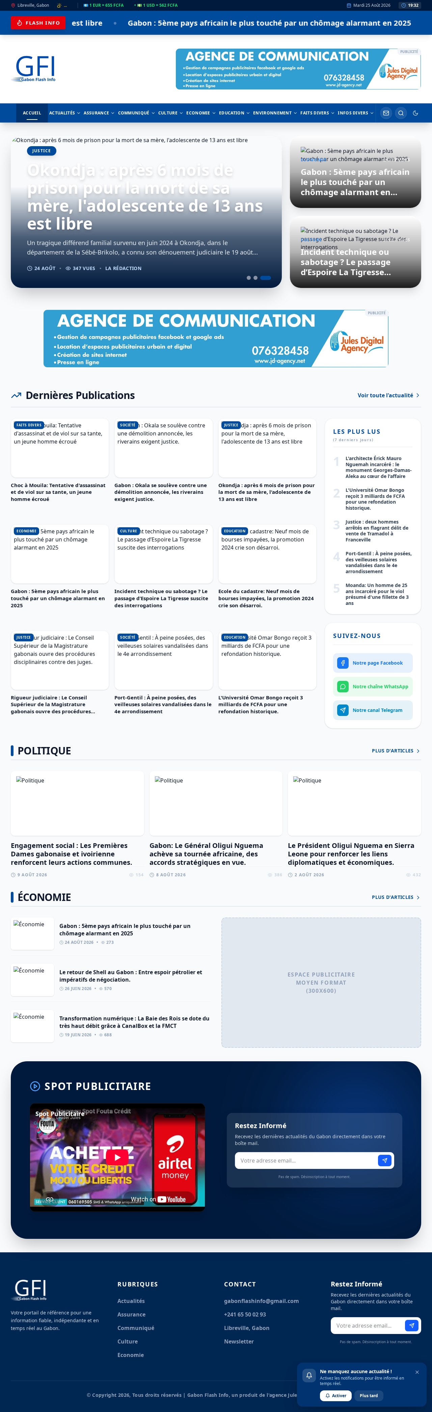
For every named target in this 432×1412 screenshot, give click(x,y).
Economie (130, 1355)
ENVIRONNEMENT (272, 113)
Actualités (131, 1301)
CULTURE (168, 113)
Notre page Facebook (378, 663)
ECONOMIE (198, 113)
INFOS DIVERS (353, 113)
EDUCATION (231, 113)
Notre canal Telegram (378, 710)
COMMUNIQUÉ (134, 113)
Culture (127, 1341)
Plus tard (369, 1395)
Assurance (131, 1314)
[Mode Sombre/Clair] (415, 113)
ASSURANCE (96, 113)
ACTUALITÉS (62, 113)
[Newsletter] (386, 113)
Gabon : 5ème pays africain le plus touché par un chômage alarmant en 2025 (179, 23)
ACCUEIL (32, 113)
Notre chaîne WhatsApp (380, 686)
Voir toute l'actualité (385, 395)
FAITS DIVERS (314, 113)
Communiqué (135, 1328)
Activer (339, 1395)
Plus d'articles (393, 750)
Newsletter (239, 1341)
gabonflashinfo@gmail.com (261, 1301)
